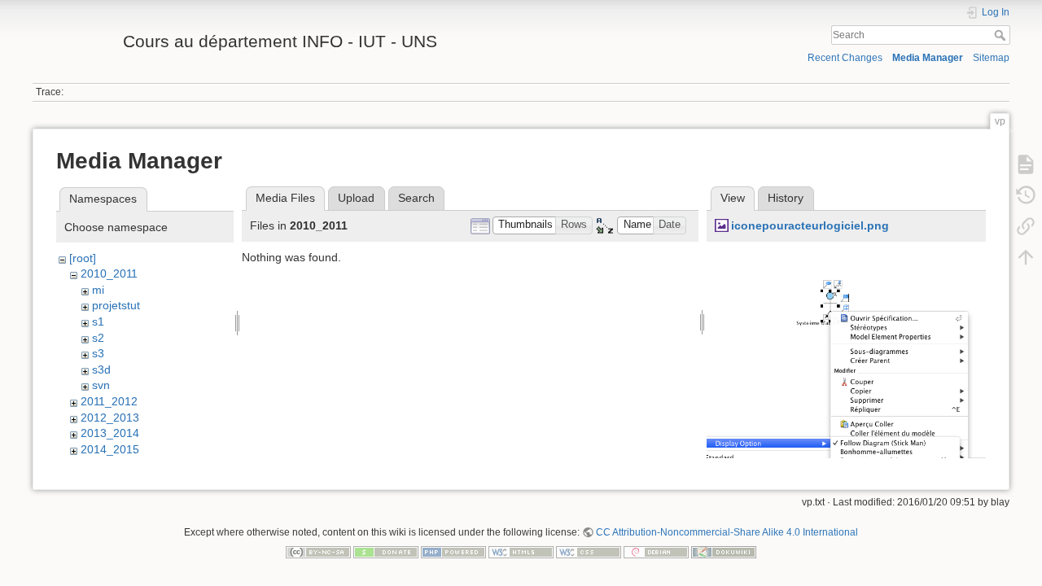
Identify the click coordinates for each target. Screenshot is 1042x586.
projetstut (116, 305)
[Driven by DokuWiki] (723, 551)
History (785, 197)
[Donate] (385, 551)
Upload (356, 197)
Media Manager (927, 57)
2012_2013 (110, 417)
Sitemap (991, 57)
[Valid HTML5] (521, 551)
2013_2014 (110, 433)
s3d (101, 369)
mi (98, 289)
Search (1001, 35)
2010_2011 (109, 273)
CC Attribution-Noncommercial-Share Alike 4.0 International (727, 532)
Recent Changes (845, 57)
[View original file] (846, 385)
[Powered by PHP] (453, 551)
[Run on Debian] (656, 551)
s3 (98, 353)
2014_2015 (110, 449)
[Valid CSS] (588, 551)
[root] (82, 258)
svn (101, 384)
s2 (98, 337)
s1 (98, 321)
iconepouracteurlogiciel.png (810, 225)
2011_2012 (109, 401)
